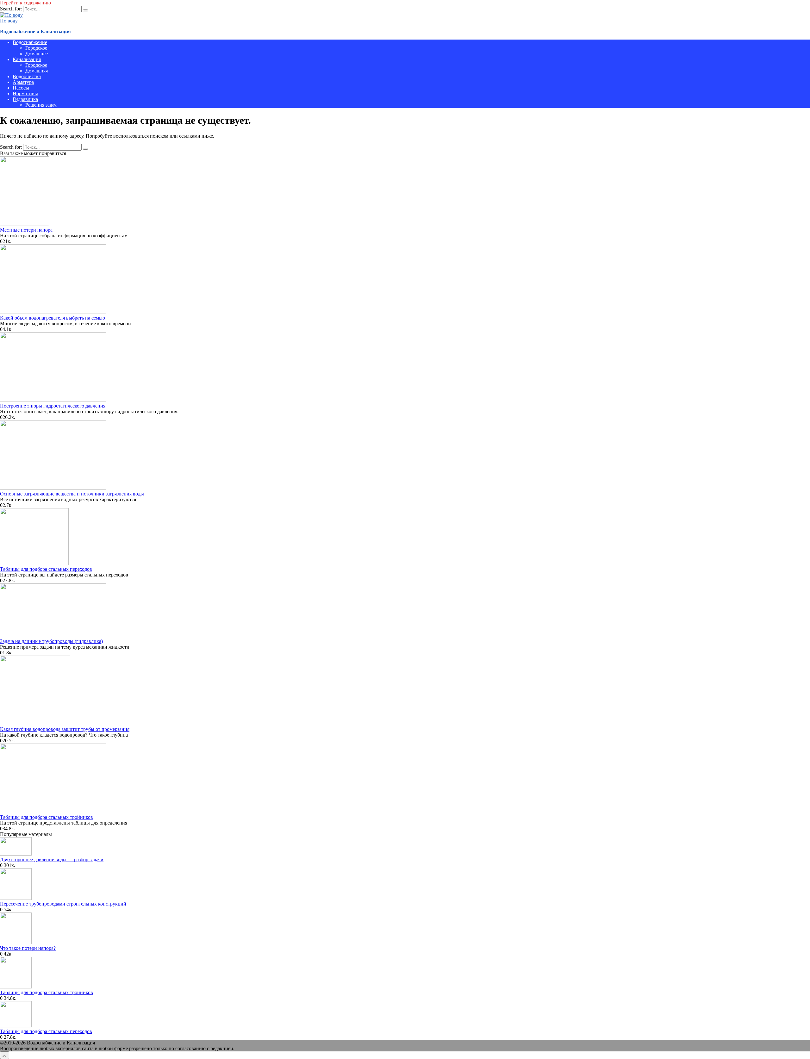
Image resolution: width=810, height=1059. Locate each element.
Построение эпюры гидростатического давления (52, 405)
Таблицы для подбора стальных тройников (46, 817)
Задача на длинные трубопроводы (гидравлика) (51, 641)
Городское (36, 48)
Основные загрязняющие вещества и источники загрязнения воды (72, 493)
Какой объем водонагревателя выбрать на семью (52, 318)
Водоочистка (27, 76)
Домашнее (36, 53)
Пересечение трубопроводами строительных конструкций (63, 903)
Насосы (21, 87)
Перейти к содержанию (25, 2)
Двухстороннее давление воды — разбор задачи (51, 859)
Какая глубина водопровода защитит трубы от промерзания (64, 729)
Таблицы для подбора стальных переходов (46, 569)
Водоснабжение (30, 42)
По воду (9, 20)
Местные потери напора (26, 230)
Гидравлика (25, 99)
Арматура (23, 82)
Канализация (27, 59)
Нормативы (25, 93)
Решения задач (41, 105)
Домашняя (36, 70)
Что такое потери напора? (28, 948)
